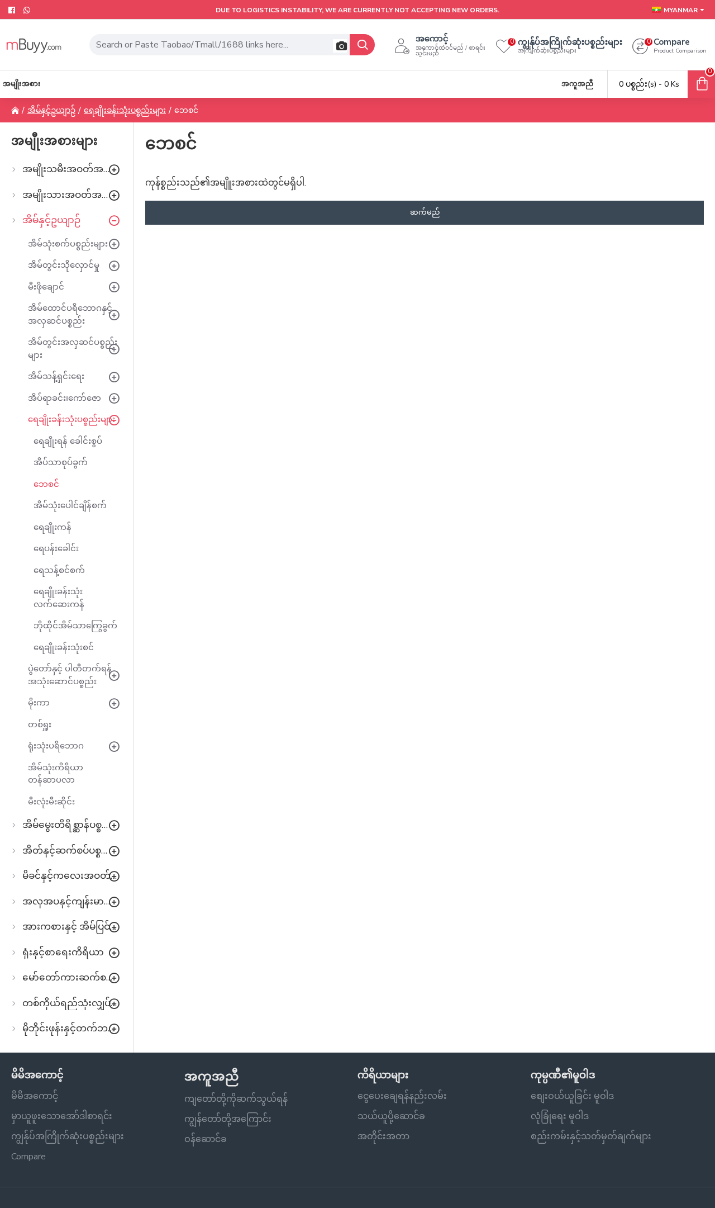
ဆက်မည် (425, 212)
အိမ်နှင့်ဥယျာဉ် (51, 110)
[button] (340, 46)
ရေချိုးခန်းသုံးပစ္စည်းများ (125, 110)
